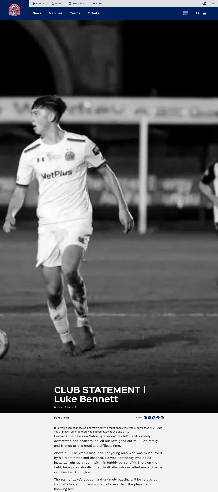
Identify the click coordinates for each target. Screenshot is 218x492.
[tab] (38, 3)
